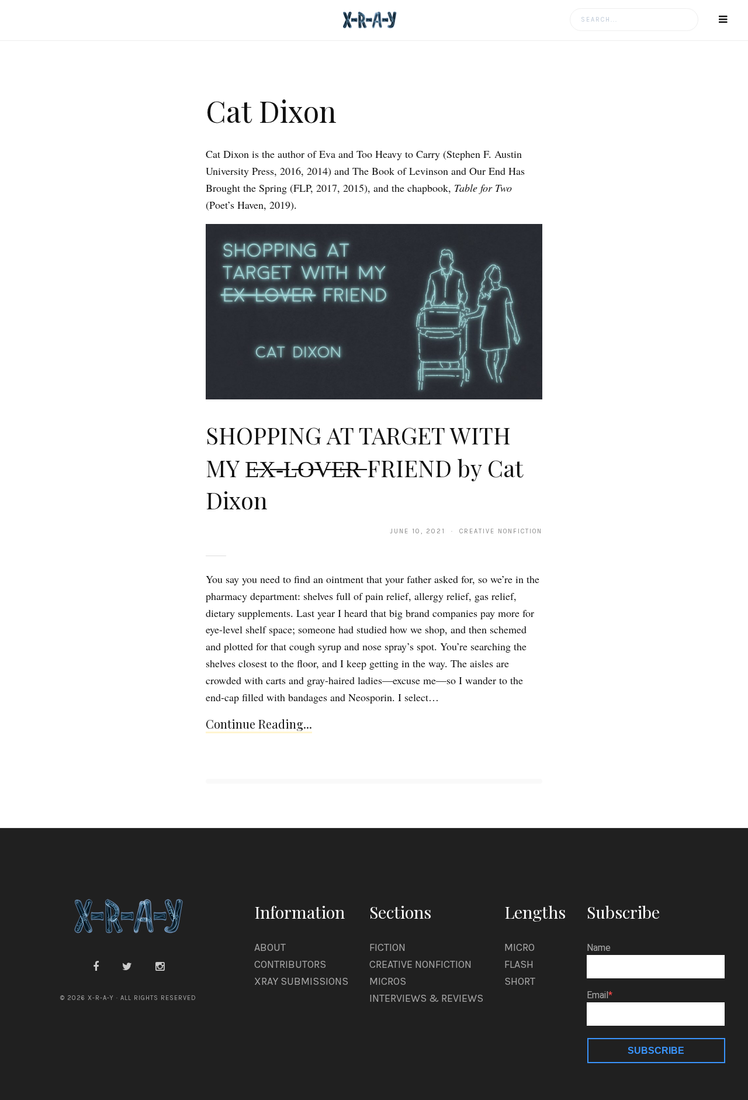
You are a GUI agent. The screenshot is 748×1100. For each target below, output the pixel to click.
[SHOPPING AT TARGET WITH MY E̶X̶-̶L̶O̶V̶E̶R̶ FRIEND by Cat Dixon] (374, 311)
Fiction (387, 947)
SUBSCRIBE (656, 1051)
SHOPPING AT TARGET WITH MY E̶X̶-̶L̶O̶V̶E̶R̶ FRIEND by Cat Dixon (364, 467)
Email (597, 995)
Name (599, 948)
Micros (387, 981)
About (270, 947)
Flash (519, 964)
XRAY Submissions (301, 981)
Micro (519, 947)
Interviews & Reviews (426, 998)
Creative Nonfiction (420, 964)
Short (519, 981)
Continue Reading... (259, 724)
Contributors (290, 964)
